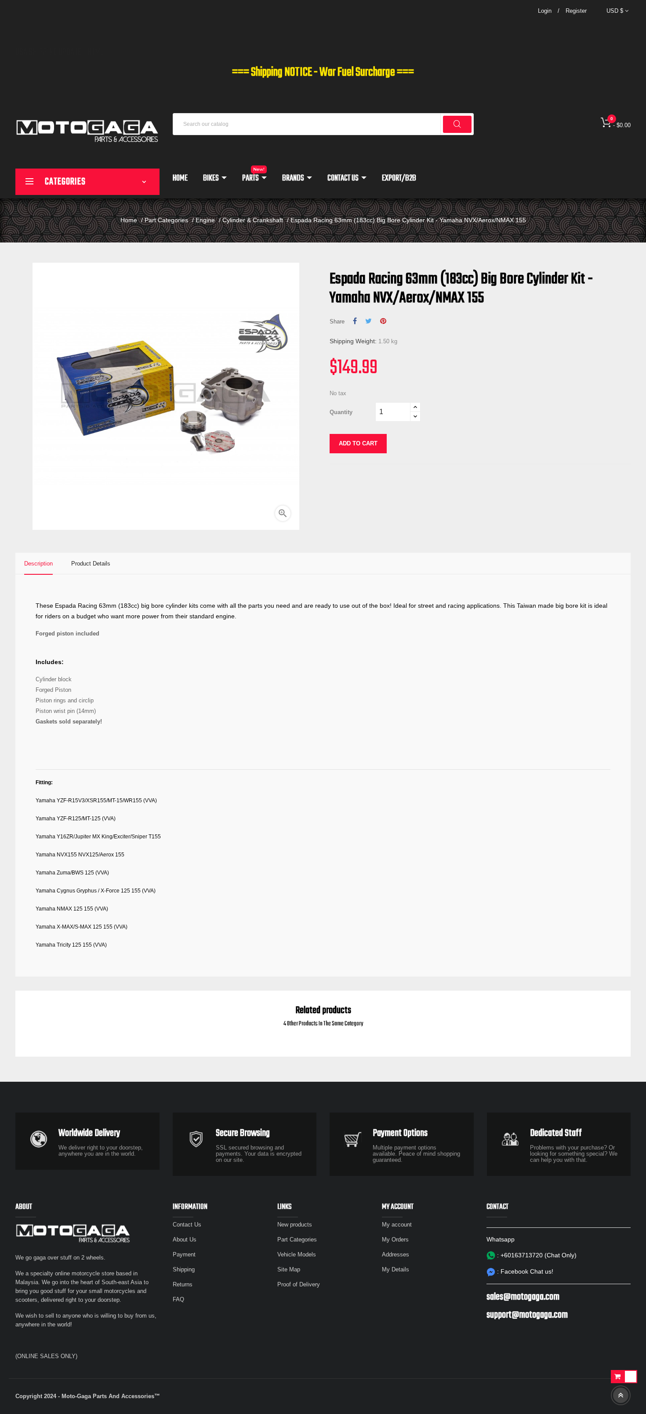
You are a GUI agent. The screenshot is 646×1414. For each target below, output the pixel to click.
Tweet (368, 321)
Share (355, 321)
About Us (184, 1239)
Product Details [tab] (90, 563)
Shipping (184, 1269)
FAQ (178, 1299)
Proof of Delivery (298, 1284)
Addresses (395, 1254)
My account (397, 1224)
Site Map (288, 1269)
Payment (184, 1254)
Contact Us (187, 1224)
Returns (182, 1284)
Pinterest (383, 321)
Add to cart (358, 443)
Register (576, 10)
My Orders (395, 1239)
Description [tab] (38, 563)
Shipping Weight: (353, 341)
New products (294, 1224)
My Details (395, 1269)
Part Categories (297, 1239)
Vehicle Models (296, 1254)
